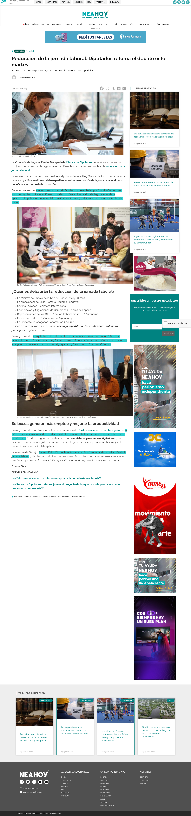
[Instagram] (175, 2)
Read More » (25, 744)
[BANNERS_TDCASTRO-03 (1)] (155, 466)
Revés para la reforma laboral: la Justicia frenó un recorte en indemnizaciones (74, 730)
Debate (45, 497)
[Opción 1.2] (155, 592)
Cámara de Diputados (32, 497)
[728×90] (95, 42)
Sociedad (30, 51)
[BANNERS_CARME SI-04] (155, 553)
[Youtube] (183, 2)
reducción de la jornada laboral (71, 497)
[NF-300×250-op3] (155, 289)
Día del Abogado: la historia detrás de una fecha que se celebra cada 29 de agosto (33, 737)
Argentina (19, 51)
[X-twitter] (179, 2)
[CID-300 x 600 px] (155, 679)
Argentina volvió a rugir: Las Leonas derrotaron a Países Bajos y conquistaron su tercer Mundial (153, 239)
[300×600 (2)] (155, 427)
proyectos (53, 497)
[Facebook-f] (188, 2)
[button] (101, 88)
